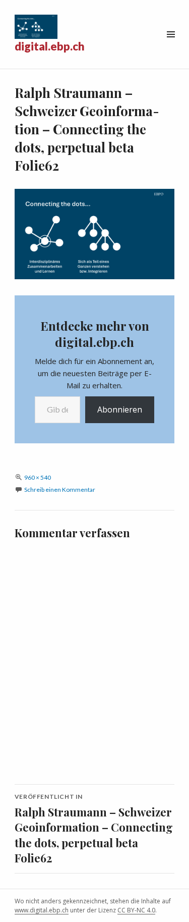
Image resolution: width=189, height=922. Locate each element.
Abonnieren (119, 409)
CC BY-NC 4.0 (136, 910)
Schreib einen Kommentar (59, 489)
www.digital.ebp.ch (42, 910)
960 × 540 (37, 477)
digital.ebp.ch (50, 46)
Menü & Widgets (170, 45)
